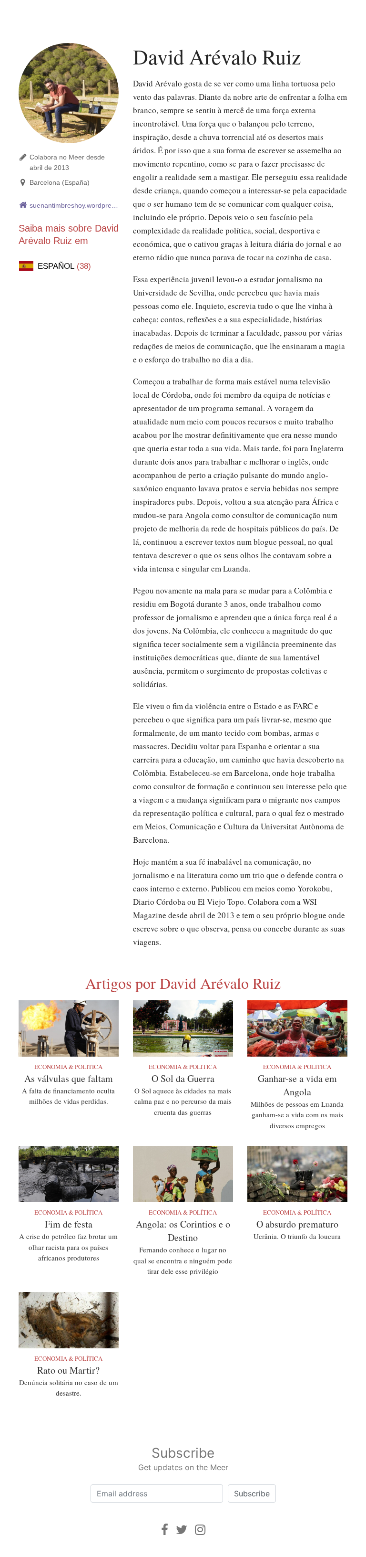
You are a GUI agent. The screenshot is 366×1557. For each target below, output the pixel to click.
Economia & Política (68, 1066)
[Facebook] (164, 1529)
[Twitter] (181, 1529)
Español (64, 266)
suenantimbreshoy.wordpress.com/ (74, 205)
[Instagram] (200, 1529)
